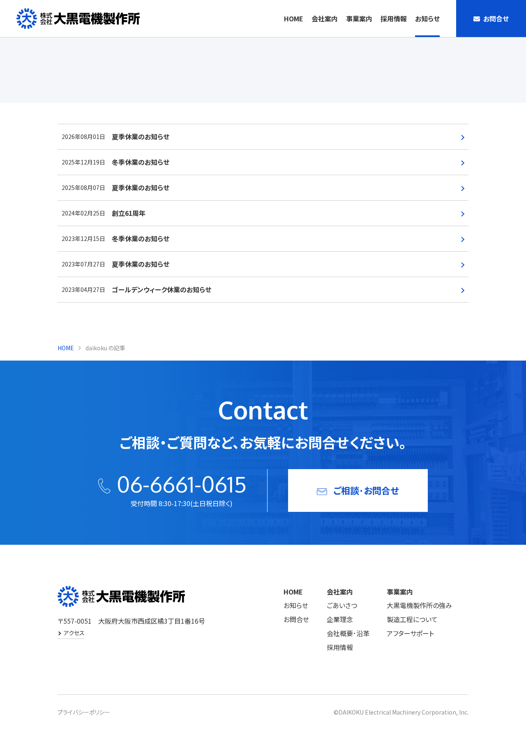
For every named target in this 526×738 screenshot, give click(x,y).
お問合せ (296, 619)
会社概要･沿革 (348, 633)
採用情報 (394, 18)
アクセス (74, 633)
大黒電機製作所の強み (419, 605)
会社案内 (324, 18)
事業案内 (359, 18)
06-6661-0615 (182, 483)
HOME (293, 18)
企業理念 (340, 619)
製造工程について (412, 619)
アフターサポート (410, 633)
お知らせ (427, 18)
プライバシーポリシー (84, 712)
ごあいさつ (342, 605)
